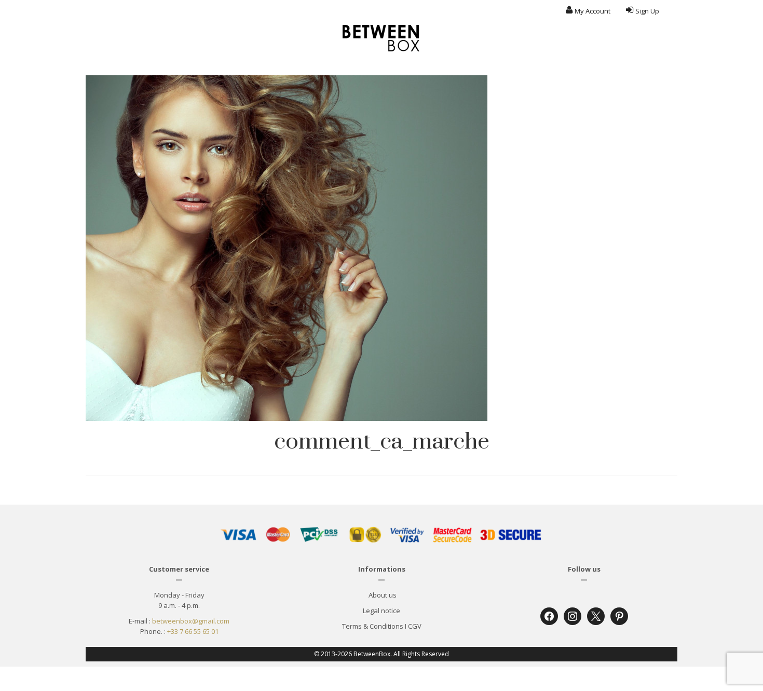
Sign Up (647, 11)
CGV (414, 626)
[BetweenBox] (381, 38)
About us (382, 595)
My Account (592, 11)
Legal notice (381, 610)
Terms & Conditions (372, 626)
